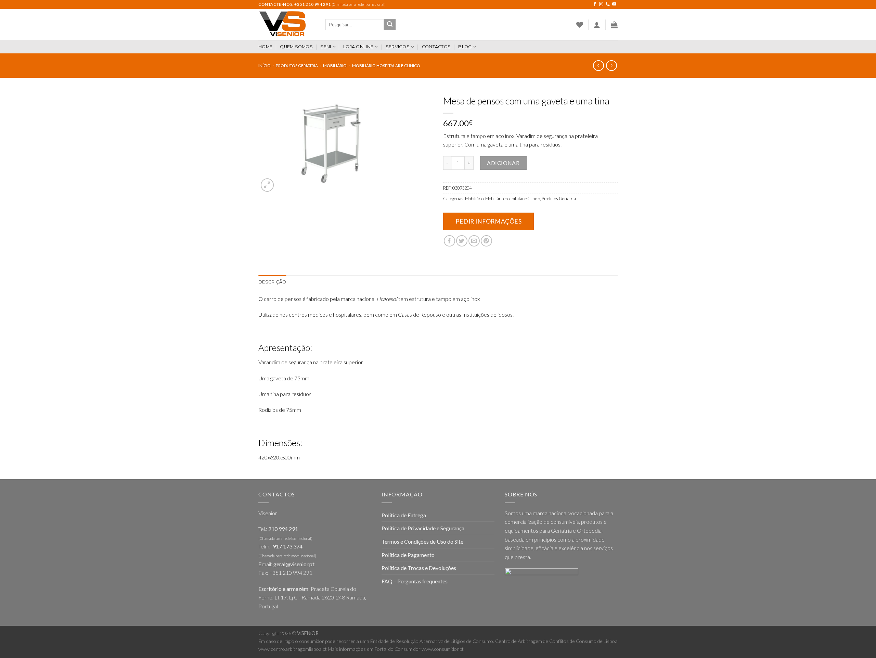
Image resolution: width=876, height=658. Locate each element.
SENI (325, 46)
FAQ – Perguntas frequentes (415, 581)
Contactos (436, 46)
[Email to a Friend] (474, 240)
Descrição (272, 281)
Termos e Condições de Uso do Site (422, 541)
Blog (465, 46)
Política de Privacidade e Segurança (423, 528)
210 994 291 (283, 529)
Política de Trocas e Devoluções (419, 568)
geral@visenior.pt (293, 564)
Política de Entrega (404, 515)
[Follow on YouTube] (614, 4)
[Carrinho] (614, 24)
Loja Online (358, 46)
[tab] (272, 282)
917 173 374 (287, 546)
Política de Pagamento (408, 555)
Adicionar (503, 163)
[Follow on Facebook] (595, 4)
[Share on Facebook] (449, 240)
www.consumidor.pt (443, 649)
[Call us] (608, 4)
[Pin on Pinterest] (486, 240)
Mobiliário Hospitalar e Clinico (386, 65)
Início (264, 65)
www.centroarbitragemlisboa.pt (292, 649)
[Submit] (390, 24)
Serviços (398, 46)
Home (265, 46)
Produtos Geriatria (297, 65)
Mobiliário (335, 65)
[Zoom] (267, 185)
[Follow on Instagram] (601, 4)
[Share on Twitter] (461, 240)
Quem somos (296, 46)
